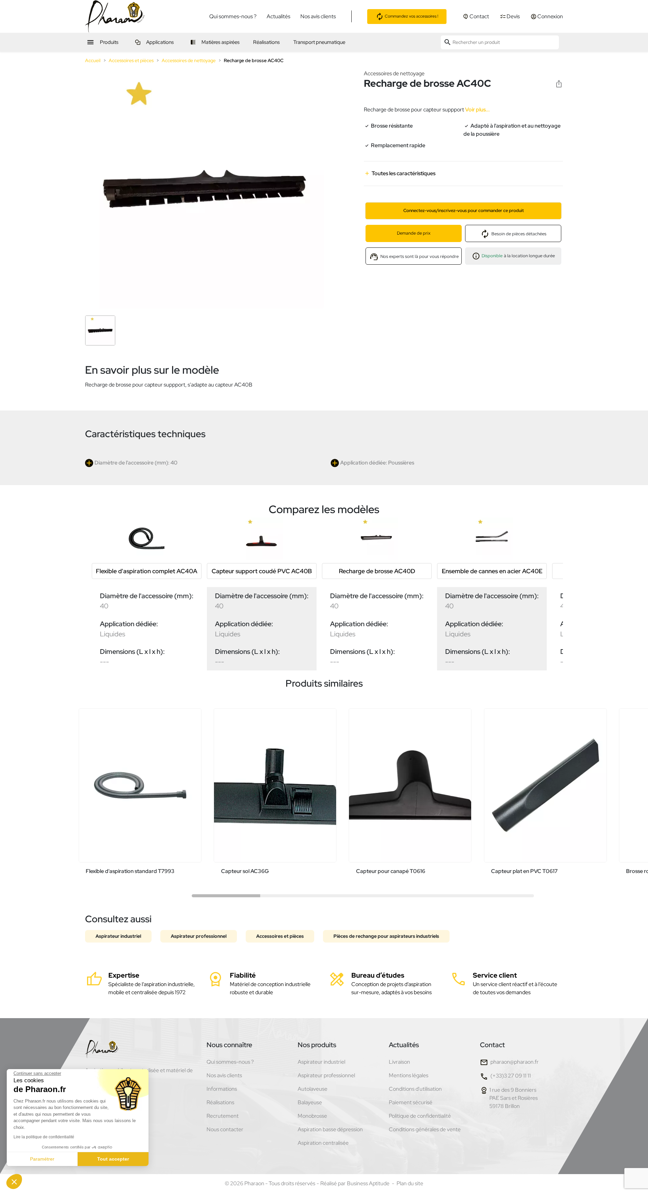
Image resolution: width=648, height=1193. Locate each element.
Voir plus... (477, 109)
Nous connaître (229, 1044)
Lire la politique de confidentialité (44, 1137)
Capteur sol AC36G (245, 871)
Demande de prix (413, 233)
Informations (222, 1088)
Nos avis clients (318, 16)
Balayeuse (310, 1102)
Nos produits (317, 1044)
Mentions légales (408, 1075)
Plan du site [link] (410, 1183)
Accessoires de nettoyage (394, 73)
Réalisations (220, 1102)
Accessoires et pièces (280, 936)
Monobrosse (312, 1115)
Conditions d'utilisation (415, 1088)
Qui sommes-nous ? (232, 16)
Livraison (399, 1061)
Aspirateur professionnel (198, 936)
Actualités (278, 16)
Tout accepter (113, 1159)
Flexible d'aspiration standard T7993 (130, 871)
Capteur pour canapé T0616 (390, 871)
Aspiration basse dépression (330, 1129)
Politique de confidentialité (420, 1115)
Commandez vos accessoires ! (411, 16)
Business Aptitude (368, 1183)
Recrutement (223, 1115)
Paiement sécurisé (410, 1102)
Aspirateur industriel (118, 936)
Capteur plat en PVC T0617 (524, 871)
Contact (492, 1044)
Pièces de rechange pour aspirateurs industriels (386, 936)
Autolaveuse (312, 1088)
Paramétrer (42, 1159)
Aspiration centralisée (323, 1142)
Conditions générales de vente (425, 1129)
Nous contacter (225, 1129)
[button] (14, 1181)
